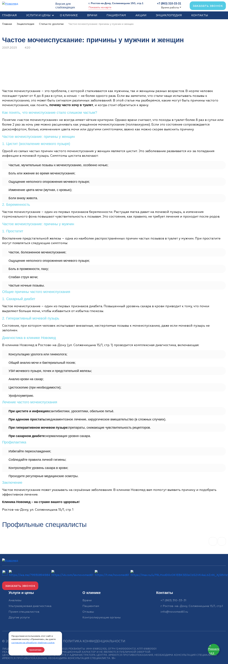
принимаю (35, 649)
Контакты (199, 15)
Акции (140, 15)
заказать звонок (208, 5)
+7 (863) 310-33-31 (173, 600)
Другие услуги (19, 617)
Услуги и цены (38, 15)
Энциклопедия (169, 15)
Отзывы (88, 612)
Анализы (15, 600)
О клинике (69, 15)
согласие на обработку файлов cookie (33, 642)
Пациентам (116, 15)
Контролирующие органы (101, 617)
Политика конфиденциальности (94, 641)
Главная (9, 15)
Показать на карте (100, 7)
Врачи (92, 15)
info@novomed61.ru (174, 612)
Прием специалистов (24, 612)
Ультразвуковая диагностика (30, 606)
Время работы (170, 7)
